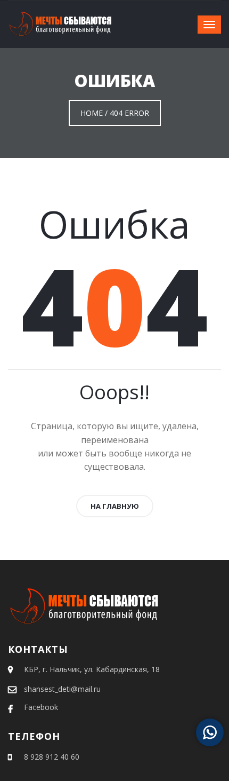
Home (91, 113)
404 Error (129, 113)
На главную (115, 506)
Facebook (41, 707)
